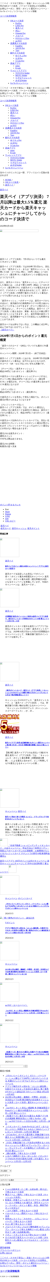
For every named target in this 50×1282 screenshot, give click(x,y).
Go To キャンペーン (14, 168)
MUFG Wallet (16, 160)
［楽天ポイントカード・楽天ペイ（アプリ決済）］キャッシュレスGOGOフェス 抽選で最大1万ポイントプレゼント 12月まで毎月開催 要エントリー (26, 692)
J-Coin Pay (14, 145)
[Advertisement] (25, 475)
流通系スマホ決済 (13, 128)
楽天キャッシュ (19, 528)
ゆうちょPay (16, 140)
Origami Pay (15, 118)
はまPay (13, 143)
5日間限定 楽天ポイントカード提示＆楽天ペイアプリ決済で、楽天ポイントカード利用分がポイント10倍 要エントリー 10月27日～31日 (27, 618)
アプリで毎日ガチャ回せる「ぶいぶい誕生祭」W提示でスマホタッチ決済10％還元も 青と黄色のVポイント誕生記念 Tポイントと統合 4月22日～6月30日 (27, 930)
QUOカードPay (17, 123)
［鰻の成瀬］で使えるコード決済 (20, 1153)
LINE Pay (14, 110)
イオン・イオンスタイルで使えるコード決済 (25, 1235)
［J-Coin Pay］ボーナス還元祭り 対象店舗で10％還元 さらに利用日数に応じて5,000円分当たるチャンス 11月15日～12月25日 (27, 1137)
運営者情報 (5, 1248)
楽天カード (6, 528)
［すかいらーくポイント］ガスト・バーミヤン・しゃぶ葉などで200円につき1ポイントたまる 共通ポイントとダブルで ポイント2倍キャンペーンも (27, 906)
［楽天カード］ (7, 330)
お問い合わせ (6, 1253)
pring (12, 150)
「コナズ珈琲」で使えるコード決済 (21, 1211)
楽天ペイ (14, 113)
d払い (12, 115)
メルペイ (14, 120)
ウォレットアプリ (13, 155)
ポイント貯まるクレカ (10, 505)
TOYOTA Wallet (17, 158)
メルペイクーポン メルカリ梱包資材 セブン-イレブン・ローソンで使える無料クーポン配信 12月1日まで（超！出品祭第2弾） (27, 1229)
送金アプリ (10, 148)
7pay (12, 135)
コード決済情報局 (8, 16)
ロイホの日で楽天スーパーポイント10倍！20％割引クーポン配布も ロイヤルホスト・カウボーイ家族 (27, 1240)
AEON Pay (15, 133)
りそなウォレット (18, 162)
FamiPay (13, 130)
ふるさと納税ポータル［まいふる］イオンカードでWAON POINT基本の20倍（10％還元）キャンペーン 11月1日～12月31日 (27, 1158)
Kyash (13, 153)
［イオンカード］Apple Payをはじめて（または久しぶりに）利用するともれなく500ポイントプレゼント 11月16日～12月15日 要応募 (27, 1129)
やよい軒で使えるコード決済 (18, 1224)
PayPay (13, 108)
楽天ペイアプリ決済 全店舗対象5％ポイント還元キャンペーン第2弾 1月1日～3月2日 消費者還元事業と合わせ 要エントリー (27, 745)
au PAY (13, 125)
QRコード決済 (11, 105)
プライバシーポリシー (10, 1250)
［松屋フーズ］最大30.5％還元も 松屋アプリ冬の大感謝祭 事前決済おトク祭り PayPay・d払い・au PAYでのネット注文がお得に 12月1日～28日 (27, 1054)
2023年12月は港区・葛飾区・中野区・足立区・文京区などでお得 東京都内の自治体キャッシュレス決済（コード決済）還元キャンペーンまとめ (27, 971)
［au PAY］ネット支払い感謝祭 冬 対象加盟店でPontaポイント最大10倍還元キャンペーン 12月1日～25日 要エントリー (27, 1013)
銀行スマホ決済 (12, 137)
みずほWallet (16, 165)
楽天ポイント (33, 528)
